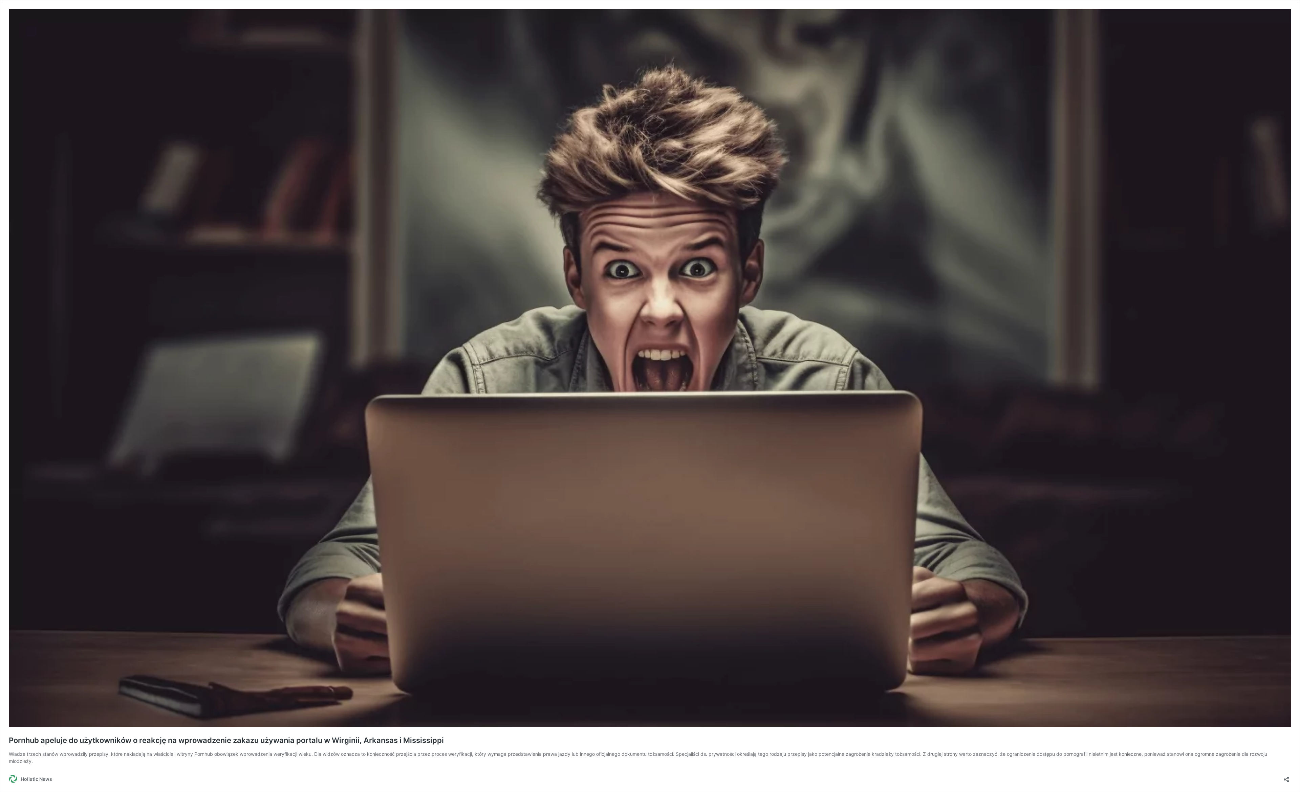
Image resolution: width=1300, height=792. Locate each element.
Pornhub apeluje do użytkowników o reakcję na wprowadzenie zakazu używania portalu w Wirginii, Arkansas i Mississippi (226, 740)
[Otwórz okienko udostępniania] (1286, 777)
